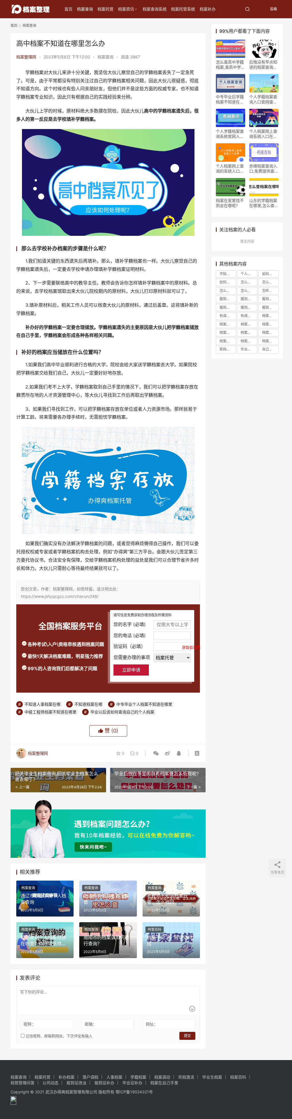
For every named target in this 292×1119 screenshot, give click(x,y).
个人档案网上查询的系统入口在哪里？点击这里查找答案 (230, 168)
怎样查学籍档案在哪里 (270, 291)
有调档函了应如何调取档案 (228, 316)
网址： (152, 1024)
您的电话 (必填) (129, 635)
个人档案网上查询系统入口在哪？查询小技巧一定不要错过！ (263, 134)
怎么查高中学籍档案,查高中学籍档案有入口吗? (230, 65)
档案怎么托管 (228, 332)
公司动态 (50, 1082)
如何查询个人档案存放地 (228, 282)
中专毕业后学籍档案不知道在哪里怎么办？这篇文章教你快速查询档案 (230, 99)
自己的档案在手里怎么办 (270, 349)
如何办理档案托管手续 (270, 274)
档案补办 (208, 9)
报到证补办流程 (270, 307)
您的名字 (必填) (129, 624)
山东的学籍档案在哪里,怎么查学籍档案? (263, 203)
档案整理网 (26, 56)
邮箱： (91, 1024)
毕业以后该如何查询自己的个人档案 (122, 711)
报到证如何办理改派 (228, 307)
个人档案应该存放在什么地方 (249, 274)
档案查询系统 (155, 9)
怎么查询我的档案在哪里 (228, 291)
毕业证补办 (132, 1082)
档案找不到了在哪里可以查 (270, 332)
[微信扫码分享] (156, 753)
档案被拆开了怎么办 (249, 341)
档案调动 (162, 1077)
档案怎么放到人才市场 (249, 332)
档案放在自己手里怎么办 (228, 341)
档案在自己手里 (270, 324)
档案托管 (105, 9)
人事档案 (114, 1077)
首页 (68, 9)
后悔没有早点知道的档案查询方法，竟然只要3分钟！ (263, 65)
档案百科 (154, 929)
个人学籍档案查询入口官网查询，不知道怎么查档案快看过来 (263, 99)
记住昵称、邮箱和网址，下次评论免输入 (58, 1036)
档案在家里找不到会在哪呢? (230, 203)
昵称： (30, 1024)
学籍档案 (138, 1077)
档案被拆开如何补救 (270, 341)
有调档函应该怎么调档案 (249, 316)
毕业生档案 (212, 1077)
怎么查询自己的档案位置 (249, 291)
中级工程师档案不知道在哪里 (50, 711)
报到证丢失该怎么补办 (270, 299)
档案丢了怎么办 (270, 316)
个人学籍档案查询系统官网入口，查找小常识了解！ (230, 134)
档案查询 (85, 9)
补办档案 (66, 1077)
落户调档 (90, 1077)
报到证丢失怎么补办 (249, 299)
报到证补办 (104, 1082)
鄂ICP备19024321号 (134, 1091)
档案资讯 (126, 9)
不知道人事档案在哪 (42, 704)
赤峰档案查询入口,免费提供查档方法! (263, 168)
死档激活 (226, 349)
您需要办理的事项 (131, 657)
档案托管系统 (183, 9)
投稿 (273, 9)
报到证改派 (249, 307)
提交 (187, 1036)
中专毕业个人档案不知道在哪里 (144, 704)
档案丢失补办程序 (249, 324)
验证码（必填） (152, 646)
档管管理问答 (23, 1082)
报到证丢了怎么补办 (228, 299)
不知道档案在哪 (88, 704)
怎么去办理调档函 (249, 282)
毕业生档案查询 (249, 349)
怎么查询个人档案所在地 (270, 282)
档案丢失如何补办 (228, 324)
